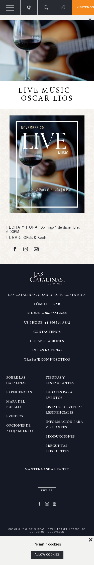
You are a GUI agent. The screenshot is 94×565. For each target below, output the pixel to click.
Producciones (60, 437)
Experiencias (19, 392)
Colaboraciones (47, 341)
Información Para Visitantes (64, 424)
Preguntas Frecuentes (57, 448)
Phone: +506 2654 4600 (47, 313)
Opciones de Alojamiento (19, 428)
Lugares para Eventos (59, 395)
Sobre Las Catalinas (16, 380)
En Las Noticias (47, 350)
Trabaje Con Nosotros (47, 360)
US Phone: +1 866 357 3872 (47, 323)
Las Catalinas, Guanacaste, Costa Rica (47, 295)
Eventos (14, 416)
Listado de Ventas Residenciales (64, 410)
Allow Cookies (47, 555)
